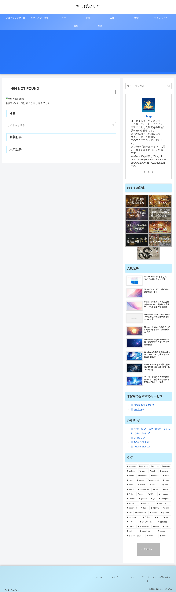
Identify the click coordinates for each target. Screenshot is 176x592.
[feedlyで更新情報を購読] (148, 172)
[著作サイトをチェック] (144, 172)
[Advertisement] (88, 53)
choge (148, 116)
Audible (138, 409)
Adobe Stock (141, 446)
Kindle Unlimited (143, 405)
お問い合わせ (165, 577)
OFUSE (138, 437)
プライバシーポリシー (148, 579)
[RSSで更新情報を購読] (152, 172)
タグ (132, 577)
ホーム (99, 577)
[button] (113, 125)
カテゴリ (115, 577)
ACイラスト (140, 442)
